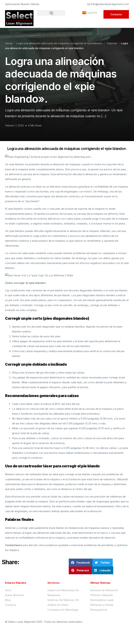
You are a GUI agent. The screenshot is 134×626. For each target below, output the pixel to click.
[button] (51, 13)
